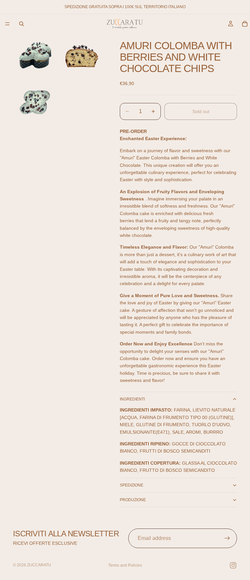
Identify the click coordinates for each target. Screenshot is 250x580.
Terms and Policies (125, 565)
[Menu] (7, 23)
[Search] (21, 24)
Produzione (133, 500)
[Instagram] (233, 565)
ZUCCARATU (39, 565)
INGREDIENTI (132, 399)
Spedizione (131, 485)
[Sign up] (227, 538)
